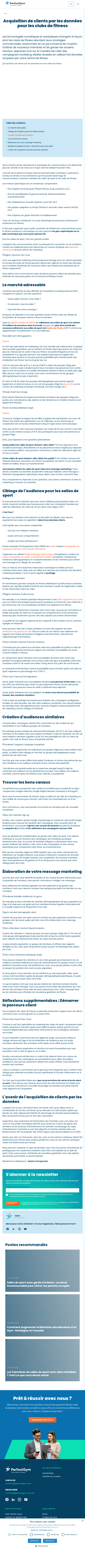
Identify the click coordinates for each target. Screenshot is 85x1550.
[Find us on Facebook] (7, 1500)
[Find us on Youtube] (26, 1500)
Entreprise (48, 1473)
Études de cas (49, 1517)
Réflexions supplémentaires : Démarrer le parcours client (30, 146)
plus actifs (68, 384)
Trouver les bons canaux (17, 139)
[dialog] (42, 1534)
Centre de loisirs (51, 1477)
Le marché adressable (17, 128)
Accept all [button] (34, 1541)
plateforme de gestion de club (16, 631)
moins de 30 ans (55, 328)
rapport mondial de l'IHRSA (22, 322)
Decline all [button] (49, 1541)
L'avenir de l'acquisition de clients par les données (28, 150)
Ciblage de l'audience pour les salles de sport (26, 131)
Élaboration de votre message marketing (24, 142)
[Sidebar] (78, 4)
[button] (42, 1530)
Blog (5, 13)
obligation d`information (30, 1204)
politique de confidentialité (68, 1202)
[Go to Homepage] (15, 3)
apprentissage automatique (39, 554)
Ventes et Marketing (16, 1517)
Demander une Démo (42, 1420)
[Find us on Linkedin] (13, 1500)
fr (71, 4)
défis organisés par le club (69, 599)
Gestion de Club (13, 1514)
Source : (6, 341)
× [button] (82, 1521)
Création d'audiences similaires (20, 135)
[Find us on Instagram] (19, 1500)
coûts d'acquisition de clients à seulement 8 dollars (27, 557)
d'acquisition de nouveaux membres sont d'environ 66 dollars (40, 547)
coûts (52, 546)
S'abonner (12, 1203)
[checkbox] (7, 1195)
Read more (54, 1527)
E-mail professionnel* (18, 1187)
